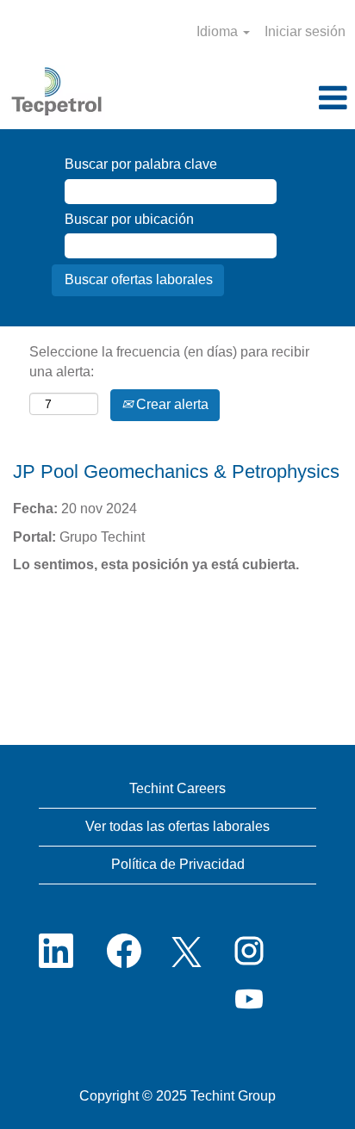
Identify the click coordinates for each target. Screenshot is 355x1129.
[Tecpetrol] (57, 93)
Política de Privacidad (178, 864)
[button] (296, 99)
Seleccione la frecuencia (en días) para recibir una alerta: (169, 361)
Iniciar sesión (305, 31)
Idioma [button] (218, 31)
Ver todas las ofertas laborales (177, 826)
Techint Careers (177, 788)
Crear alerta (171, 404)
